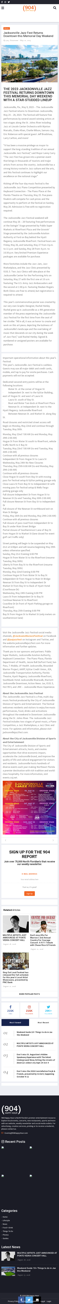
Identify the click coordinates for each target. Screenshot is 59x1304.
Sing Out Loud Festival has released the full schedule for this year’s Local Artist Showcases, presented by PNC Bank (16, 977)
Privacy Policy (13, 1301)
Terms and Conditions (30, 1301)
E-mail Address (29, 874)
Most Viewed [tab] (15, 1022)
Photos (6, 1235)
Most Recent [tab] (43, 1022)
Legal (43, 1301)
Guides (6, 1238)
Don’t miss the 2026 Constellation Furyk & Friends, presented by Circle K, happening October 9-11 (36, 1074)
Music (6, 28)
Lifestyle (6, 1220)
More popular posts (29, 994)
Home (5, 1217)
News (5, 1224)
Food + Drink (8, 1227)
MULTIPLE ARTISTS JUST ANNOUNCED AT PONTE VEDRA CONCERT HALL (14, 937)
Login (49, 1301)
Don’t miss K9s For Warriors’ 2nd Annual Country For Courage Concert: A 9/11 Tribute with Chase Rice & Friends (43, 940)
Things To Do (8, 1231)
